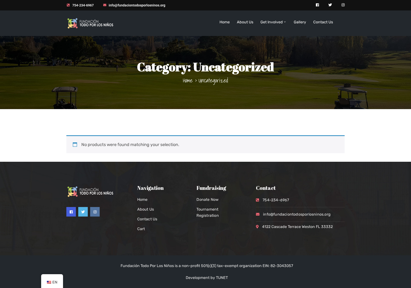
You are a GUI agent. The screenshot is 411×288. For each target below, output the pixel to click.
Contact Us (323, 22)
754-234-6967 (83, 5)
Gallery (300, 22)
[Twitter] (83, 212)
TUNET (222, 277)
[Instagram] (95, 212)
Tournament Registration (207, 212)
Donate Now (207, 199)
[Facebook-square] (71, 212)
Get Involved (271, 22)
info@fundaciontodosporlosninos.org (137, 5)
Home (225, 22)
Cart (141, 229)
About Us (245, 22)
